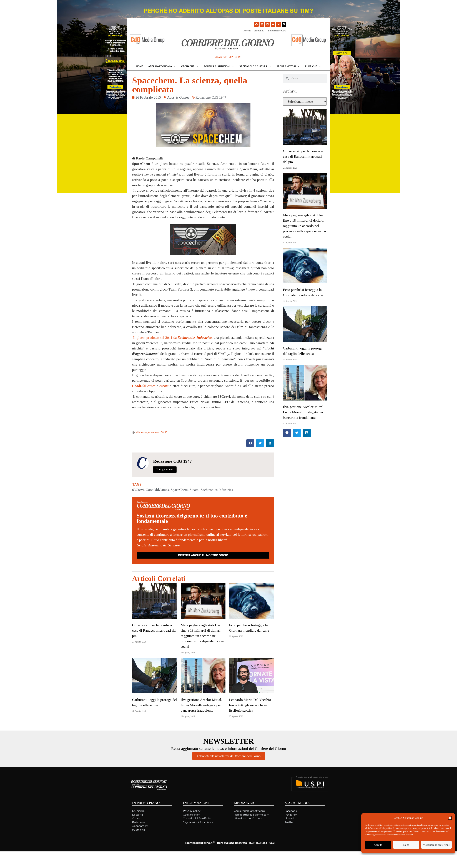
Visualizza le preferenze (436, 844)
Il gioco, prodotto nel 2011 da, (172, 337)
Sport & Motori (286, 66)
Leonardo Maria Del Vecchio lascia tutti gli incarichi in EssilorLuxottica (250, 705)
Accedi (247, 30)
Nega (406, 844)
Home (139, 66)
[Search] (284, 24)
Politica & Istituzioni (217, 66)
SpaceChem (179, 490)
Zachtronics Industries (216, 490)
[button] (450, 818)
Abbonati (259, 30)
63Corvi (138, 490)
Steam (194, 490)
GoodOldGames (157, 490)
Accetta (378, 844)
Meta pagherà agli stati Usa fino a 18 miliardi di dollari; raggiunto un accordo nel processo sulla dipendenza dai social (202, 635)
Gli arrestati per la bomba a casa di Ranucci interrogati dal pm (154, 630)
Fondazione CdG (277, 30)
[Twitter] (278, 24)
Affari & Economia (160, 66)
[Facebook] (256, 24)
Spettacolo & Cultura (253, 66)
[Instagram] (262, 24)
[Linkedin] (267, 24)
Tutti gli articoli (164, 469)
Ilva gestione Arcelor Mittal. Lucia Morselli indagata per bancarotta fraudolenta (201, 705)
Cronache (187, 66)
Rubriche (311, 66)
